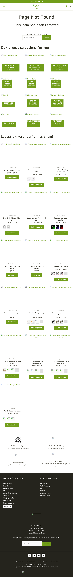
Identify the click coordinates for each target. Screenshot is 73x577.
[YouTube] (38, 555)
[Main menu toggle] (4, 7)
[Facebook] (29, 555)
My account (44, 483)
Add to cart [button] (12, 275)
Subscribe (47, 544)
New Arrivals (7, 483)
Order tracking (45, 486)
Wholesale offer (8, 498)
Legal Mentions (19, 561)
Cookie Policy (54, 561)
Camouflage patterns (10, 493)
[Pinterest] (43, 555)
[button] (7, 506)
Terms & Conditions (31, 561)
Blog (4, 491)
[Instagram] (34, 555)
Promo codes (7, 500)
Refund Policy (45, 496)
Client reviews (8, 488)
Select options (12, 177)
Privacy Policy (43, 561)
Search (46, 38)
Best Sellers (7, 486)
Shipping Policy (45, 493)
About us (6, 496)
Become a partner (9, 503)
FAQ (41, 488)
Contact (42, 491)
